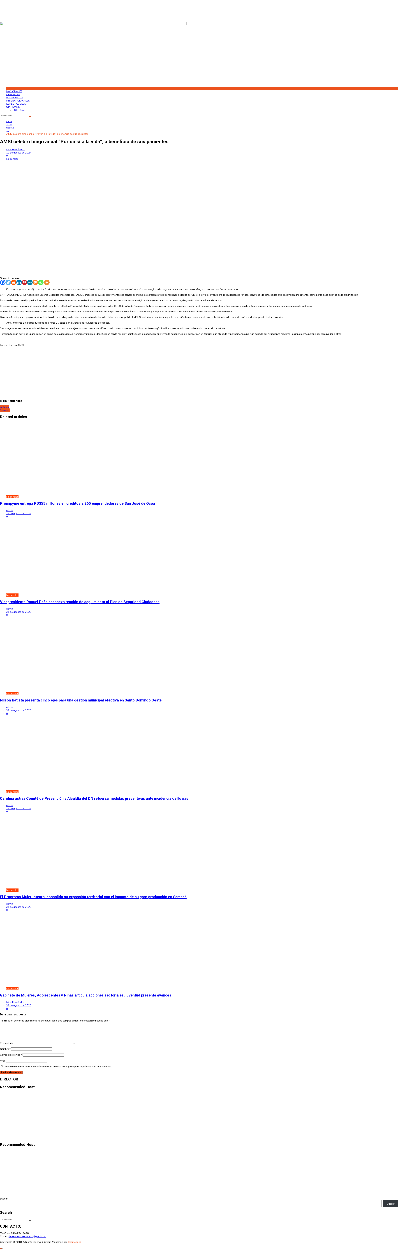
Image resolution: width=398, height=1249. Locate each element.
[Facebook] (2, 282)
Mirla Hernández (15, 149)
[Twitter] (8, 282)
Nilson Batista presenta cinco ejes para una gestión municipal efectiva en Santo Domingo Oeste (81, 700)
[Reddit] (13, 282)
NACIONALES (14, 91)
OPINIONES (13, 106)
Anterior (4, 406)
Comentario (7, 1043)
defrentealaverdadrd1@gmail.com (27, 1236)
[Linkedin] (19, 282)
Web (2, 1060)
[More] (47, 282)
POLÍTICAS (18, 109)
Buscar (4, 1198)
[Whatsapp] (41, 282)
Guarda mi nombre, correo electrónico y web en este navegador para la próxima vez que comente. (58, 1066)
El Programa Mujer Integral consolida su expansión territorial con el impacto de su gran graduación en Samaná (93, 897)
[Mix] (35, 282)
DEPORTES (13, 94)
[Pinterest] (24, 282)
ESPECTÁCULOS (16, 103)
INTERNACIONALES (18, 100)
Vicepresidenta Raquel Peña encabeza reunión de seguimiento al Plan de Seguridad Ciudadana (80, 602)
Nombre (5, 1048)
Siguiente (5, 410)
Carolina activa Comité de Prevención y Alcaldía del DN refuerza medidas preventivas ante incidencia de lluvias (94, 798)
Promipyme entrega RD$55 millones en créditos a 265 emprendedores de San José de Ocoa (77, 503)
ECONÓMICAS (14, 97)
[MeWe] (30, 282)
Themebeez (74, 1241)
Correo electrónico (11, 1054)
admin (9, 510)
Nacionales (12, 158)
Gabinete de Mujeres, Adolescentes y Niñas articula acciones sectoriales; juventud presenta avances (85, 995)
